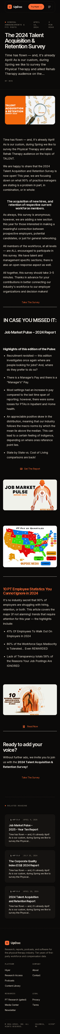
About (35, 970)
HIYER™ (52, 1024)
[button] (30, 302)
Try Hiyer (36, 6)
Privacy (36, 999)
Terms (35, 1005)
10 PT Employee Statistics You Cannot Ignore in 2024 (27, 591)
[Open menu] (49, 7)
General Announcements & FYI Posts (15, 24)
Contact (36, 975)
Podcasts (9, 980)
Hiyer (7, 970)
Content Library (12, 985)
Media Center (12, 1005)
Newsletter (10, 1010)
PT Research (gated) (15, 999)
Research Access (14, 975)
